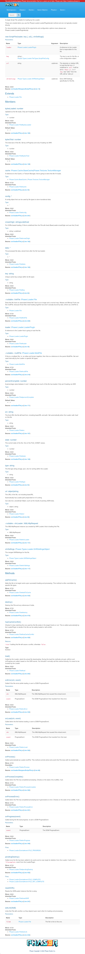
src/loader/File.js (17, 133)
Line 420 (27, 637)
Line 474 (27, 615)
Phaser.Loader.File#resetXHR (19, 898)
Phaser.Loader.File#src (16, 430)
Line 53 (26, 485)
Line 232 (27, 935)
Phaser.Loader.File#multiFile (18, 371)
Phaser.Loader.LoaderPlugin (27, 47)
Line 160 (27, 133)
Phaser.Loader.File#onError (18, 709)
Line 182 (27, 241)
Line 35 (26, 347)
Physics (53, 10)
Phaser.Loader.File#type (17, 482)
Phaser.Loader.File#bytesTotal (19, 156)
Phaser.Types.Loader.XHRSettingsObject (31, 79)
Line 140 (27, 459)
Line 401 (27, 810)
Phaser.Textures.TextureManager (47, 170)
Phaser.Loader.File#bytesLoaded (20, 125)
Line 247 (27, 901)
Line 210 (27, 374)
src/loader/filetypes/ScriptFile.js (22, 89)
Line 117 (27, 568)
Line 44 (26, 190)
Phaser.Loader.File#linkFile (18, 318)
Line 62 (26, 293)
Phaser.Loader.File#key (17, 290)
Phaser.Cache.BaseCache (22, 170)
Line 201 (27, 216)
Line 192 (27, 267)
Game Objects (42, 10)
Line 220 (27, 321)
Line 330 (27, 712)
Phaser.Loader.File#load (17, 670)
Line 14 (37, 89)
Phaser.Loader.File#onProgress (19, 840)
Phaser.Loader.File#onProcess (19, 767)
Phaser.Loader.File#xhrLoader (19, 540)
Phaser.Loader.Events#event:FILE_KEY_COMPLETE (26, 881)
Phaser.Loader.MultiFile (32, 353)
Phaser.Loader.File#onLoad (18, 747)
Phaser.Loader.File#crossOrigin (19, 238)
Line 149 (27, 164)
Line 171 (27, 405)
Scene (62, 10)
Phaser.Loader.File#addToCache (20, 592)
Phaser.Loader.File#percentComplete (21, 397)
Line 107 (27, 433)
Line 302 (27, 750)
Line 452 (27, 872)
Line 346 (27, 843)
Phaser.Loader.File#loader (18, 343)
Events (31, 10)
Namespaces (11, 10)
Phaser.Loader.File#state (17, 456)
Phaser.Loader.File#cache (17, 187)
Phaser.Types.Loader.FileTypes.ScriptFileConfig (33, 58)
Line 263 (27, 674)
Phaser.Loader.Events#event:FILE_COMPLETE (25, 879)
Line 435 (27, 595)
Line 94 (26, 517)
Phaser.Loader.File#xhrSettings (19, 565)
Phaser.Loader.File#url (16, 514)
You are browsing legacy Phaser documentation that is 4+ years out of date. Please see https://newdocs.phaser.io (42, 1)
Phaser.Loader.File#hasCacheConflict (21, 634)
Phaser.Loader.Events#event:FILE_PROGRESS (25, 850)
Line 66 (37, 770)
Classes (22, 10)
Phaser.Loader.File (15, 97)
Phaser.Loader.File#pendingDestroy (21, 869)
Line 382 (27, 790)
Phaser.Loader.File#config (17, 212)
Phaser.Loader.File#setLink (18, 932)
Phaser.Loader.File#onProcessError (21, 807)
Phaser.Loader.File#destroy (18, 612)
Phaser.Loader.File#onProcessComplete (22, 787)
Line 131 (27, 543)
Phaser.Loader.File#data (17, 264)
